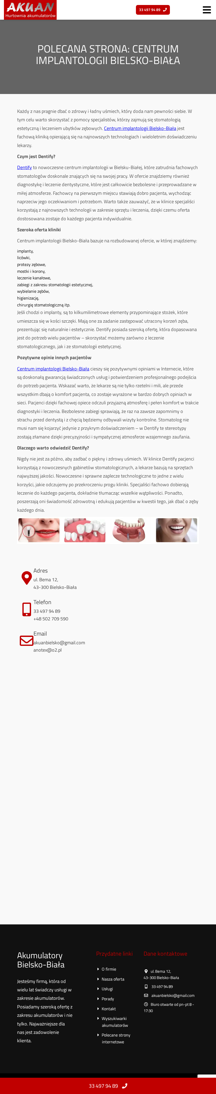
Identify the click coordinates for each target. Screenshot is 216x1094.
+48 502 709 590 (50, 618)
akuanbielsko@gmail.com (59, 642)
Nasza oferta (113, 979)
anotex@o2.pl (47, 649)
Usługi (108, 989)
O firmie (109, 969)
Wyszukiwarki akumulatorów (115, 1021)
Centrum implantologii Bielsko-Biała (140, 128)
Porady (108, 999)
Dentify (24, 167)
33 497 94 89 (103, 1086)
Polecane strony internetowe (116, 1038)
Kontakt (109, 1009)
